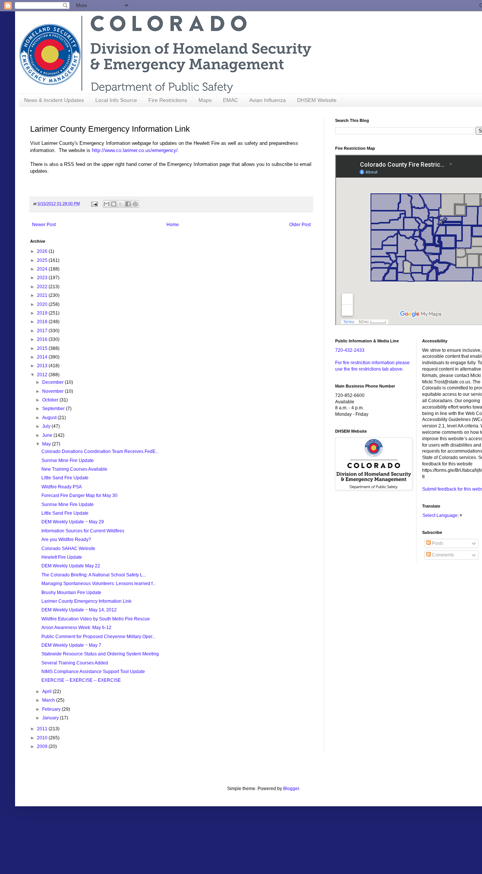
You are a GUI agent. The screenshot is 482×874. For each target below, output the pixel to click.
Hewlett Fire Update (61, 557)
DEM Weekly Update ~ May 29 (72, 521)
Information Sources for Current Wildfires (82, 531)
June (47, 435)
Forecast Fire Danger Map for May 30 (79, 495)
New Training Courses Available (74, 469)
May (47, 444)
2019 (43, 313)
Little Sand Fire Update (64, 477)
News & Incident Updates (54, 100)
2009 (43, 746)
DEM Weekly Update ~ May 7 (71, 645)
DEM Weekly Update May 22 (70, 565)
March (49, 700)
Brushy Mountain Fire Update (71, 592)
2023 (43, 277)
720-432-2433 (350, 350)
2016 (43, 339)
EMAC (230, 100)
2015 (43, 348)
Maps (205, 100)
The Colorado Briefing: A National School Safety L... (93, 575)
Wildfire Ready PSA (61, 486)
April (47, 691)
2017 (43, 330)
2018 (43, 321)
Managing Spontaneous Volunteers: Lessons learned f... (98, 583)
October (50, 400)
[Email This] (106, 204)
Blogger (291, 788)
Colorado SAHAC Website (68, 548)
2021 (43, 295)
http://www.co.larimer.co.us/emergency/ (135, 150)
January (51, 717)
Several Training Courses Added (74, 663)
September (54, 408)
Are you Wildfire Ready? (66, 539)
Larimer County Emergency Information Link (86, 601)
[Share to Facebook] (128, 204)
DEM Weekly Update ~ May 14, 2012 (79, 610)
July (47, 426)
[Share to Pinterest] (135, 204)
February (52, 709)
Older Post (300, 224)
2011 (43, 728)
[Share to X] (121, 204)
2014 (43, 357)
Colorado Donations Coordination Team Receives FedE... (100, 451)
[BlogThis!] (113, 204)
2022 (43, 286)
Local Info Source (116, 100)
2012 (43, 374)
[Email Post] (94, 203)
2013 (43, 365)
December (53, 382)
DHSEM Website (317, 100)
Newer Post (44, 224)
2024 (43, 269)
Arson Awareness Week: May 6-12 (76, 627)
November (53, 391)
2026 (43, 251)
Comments (442, 555)
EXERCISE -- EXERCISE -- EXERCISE (81, 680)
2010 (43, 737)
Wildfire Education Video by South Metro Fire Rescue (95, 619)
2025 (43, 260)
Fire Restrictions (167, 100)
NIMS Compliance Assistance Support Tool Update (93, 671)
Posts (437, 543)
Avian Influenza (267, 100)
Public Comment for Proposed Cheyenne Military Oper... (98, 636)
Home (172, 224)
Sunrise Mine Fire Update (67, 460)
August (50, 417)
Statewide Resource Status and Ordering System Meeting (100, 654)
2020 (43, 304)
